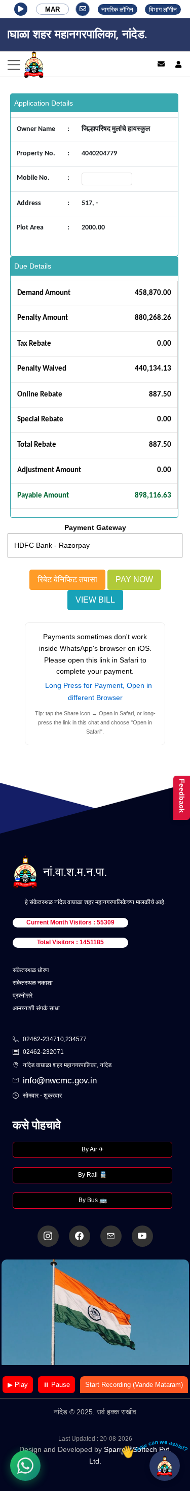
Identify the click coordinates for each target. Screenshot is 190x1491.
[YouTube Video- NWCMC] (142, 1236)
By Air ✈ (93, 1149)
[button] (20, 9)
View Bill (95, 599)
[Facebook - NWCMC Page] (79, 1236)
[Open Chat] (164, 1465)
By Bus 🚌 (93, 1200)
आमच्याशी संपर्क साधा (36, 1008)
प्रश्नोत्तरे (22, 995)
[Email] (161, 64)
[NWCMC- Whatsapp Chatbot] (25, 1465)
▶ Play (18, 1384)
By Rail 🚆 (92, 1174)
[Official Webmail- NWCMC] (111, 1236)
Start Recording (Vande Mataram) (134, 1384)
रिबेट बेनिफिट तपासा (67, 579)
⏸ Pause (56, 1384)
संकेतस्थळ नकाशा (33, 982)
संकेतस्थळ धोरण (31, 970)
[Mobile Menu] (71, 64)
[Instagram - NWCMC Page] (48, 1236)
